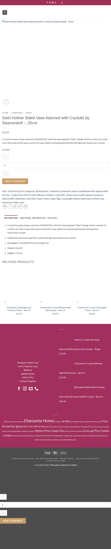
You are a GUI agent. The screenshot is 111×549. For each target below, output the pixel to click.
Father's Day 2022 (85, 422)
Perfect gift (88, 430)
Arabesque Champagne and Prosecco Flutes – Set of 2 (19, 308)
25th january (8, 422)
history (91, 427)
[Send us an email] (52, 3)
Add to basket (15, 181)
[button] (4, 12)
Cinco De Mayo (18, 422)
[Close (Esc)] (28, 532)
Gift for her (27, 426)
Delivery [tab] (52, 218)
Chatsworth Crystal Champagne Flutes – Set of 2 (92, 308)
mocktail (32, 431)
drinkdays (57, 422)
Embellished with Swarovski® (93, 191)
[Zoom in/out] (3, 532)
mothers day (98, 198)
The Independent (57, 436)
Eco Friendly (74, 422)
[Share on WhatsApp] (4, 206)
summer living (46, 436)
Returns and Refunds (47, 458)
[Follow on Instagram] (50, 3)
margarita (24, 431)
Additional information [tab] (33, 218)
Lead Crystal (6, 431)
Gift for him (39, 426)
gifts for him (58, 427)
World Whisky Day (69, 440)
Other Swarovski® (75, 195)
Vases (29, 113)
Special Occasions (94, 195)
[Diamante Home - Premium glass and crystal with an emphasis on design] (55, 12)
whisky (37, 440)
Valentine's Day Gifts (25, 198)
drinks (66, 421)
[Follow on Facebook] (47, 3)
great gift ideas (75, 427)
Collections (54, 191)
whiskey (105, 436)
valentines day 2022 (80, 436)
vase (22, 202)
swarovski (7, 202)
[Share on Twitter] (15, 206)
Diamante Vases (69, 191)
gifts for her (50, 427)
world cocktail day (46, 440)
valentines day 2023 (95, 436)
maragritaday (16, 431)
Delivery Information (87, 458)
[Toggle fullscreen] (11, 532)
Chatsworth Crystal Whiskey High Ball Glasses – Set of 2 (55, 308)
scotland (37, 436)
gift (70, 198)
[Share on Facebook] (10, 206)
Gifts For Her (29, 195)
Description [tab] (11, 218)
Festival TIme (96, 422)
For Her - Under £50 (12, 195)
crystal (65, 198)
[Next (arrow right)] (11, 544)
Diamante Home (39, 420)
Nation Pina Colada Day (49, 430)
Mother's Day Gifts (55, 195)
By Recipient (42, 191)
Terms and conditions (22, 458)
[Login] (62, 2)
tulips (16, 202)
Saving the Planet (28, 436)
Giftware (41, 195)
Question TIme (16, 436)
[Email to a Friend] (20, 206)
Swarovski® (8, 198)
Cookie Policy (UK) (55, 461)
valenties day (68, 436)
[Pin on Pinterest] (25, 206)
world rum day (58, 440)
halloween (84, 427)
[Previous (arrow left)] (3, 544)
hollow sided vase (82, 198)
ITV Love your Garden (101, 427)
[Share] (19, 532)
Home (5, 113)
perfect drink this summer (74, 431)
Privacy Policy (66, 458)
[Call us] (55, 3)
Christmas (17, 113)
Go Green (66, 427)
